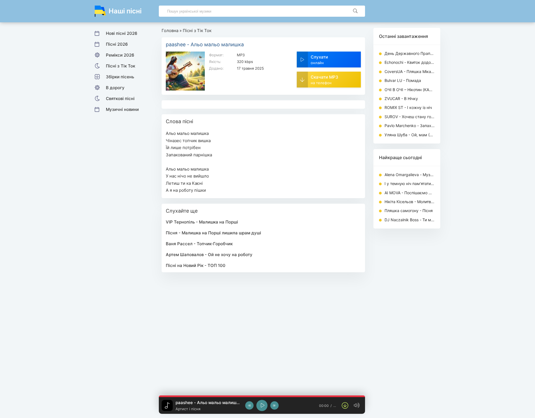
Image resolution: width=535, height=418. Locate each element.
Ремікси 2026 (120, 55)
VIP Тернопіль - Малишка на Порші (202, 222)
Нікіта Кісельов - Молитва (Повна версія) (410, 201)
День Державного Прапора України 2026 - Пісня (410, 53)
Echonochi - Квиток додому (410, 62)
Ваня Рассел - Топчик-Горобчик (199, 243)
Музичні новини (122, 109)
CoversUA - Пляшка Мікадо (410, 71)
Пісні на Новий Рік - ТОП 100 (195, 265)
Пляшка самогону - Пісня (409, 210)
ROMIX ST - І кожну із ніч (408, 107)
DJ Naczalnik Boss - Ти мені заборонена (410, 219)
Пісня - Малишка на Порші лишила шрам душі (213, 232)
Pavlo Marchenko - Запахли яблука (410, 125)
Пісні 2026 (117, 44)
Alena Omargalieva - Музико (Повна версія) (410, 174)
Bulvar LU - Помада (403, 80)
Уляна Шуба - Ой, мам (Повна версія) (410, 134)
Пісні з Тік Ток (120, 66)
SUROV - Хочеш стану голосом (410, 116)
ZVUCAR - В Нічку (401, 98)
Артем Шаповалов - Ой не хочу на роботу (209, 254)
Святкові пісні (120, 98)
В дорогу (115, 87)
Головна (170, 30)
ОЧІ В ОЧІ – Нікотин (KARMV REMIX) (410, 89)
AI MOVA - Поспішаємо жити (410, 192)
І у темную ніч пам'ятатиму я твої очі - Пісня (410, 183)
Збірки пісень (120, 76)
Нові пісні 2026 (121, 33)
